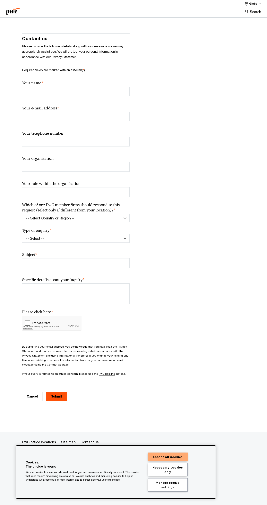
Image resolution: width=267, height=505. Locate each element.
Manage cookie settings (167, 485)
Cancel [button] (32, 396)
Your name (32, 83)
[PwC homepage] (13, 9)
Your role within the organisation (51, 183)
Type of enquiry (37, 230)
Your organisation (38, 158)
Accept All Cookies (168, 457)
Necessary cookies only (167, 470)
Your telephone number (43, 133)
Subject (29, 254)
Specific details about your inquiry (53, 279)
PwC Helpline (107, 373)
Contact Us (54, 364)
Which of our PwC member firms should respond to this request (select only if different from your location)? (71, 207)
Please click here (37, 312)
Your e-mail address (40, 108)
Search (255, 12)
